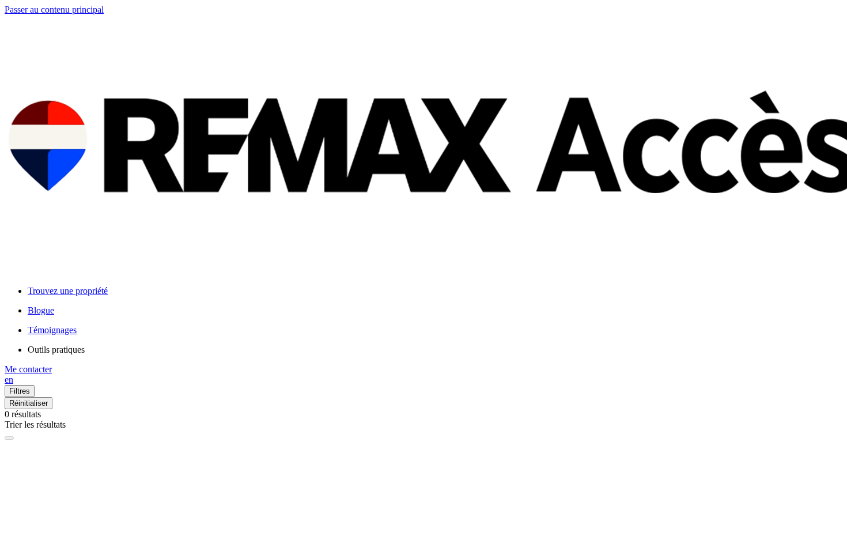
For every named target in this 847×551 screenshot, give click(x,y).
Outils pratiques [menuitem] (56, 349)
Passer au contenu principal (54, 9)
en (9, 379)
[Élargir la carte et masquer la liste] (9, 438)
